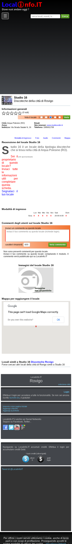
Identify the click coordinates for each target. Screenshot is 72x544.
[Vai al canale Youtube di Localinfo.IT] (17, 426)
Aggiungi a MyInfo (10, 408)
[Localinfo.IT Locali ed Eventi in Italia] (22, 1)
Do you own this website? (20, 320)
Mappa (67, 138)
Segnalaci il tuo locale (10, 193)
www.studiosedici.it (55, 125)
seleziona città (64, 384)
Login (66, 392)
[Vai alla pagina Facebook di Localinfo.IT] (6, 426)
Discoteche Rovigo (42, 361)
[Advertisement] (36, 56)
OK (58, 319)
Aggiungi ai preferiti (11, 411)
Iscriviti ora (14, 398)
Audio (45, 138)
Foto (37, 138)
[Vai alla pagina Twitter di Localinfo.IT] (11, 426)
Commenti (56, 138)
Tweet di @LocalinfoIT (12, 469)
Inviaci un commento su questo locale (23, 228)
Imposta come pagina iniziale (15, 406)
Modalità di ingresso (23, 138)
